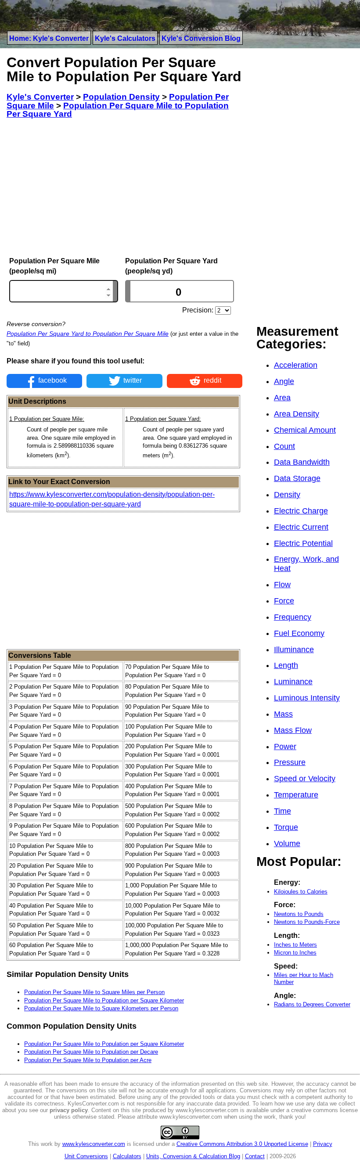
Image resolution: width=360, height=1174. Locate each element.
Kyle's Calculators (125, 38)
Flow (282, 584)
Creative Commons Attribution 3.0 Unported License (242, 1144)
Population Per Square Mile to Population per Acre (87, 1060)
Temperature (296, 794)
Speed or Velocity (304, 778)
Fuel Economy (299, 633)
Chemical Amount (305, 430)
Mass (283, 714)
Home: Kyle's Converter (49, 38)
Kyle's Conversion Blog (201, 38)
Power (285, 746)
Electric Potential (303, 543)
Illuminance (294, 649)
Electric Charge (301, 510)
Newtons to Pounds (299, 914)
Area (282, 397)
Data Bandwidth (302, 462)
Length (286, 665)
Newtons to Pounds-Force (307, 922)
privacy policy (69, 1110)
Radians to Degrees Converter (312, 1004)
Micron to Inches (295, 952)
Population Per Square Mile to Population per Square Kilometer (104, 1000)
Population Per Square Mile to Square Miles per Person (94, 992)
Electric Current (301, 527)
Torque (286, 827)
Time (282, 811)
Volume (287, 843)
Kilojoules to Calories (301, 891)
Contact (255, 1156)
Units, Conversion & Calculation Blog (193, 1156)
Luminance (293, 681)
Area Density (296, 413)
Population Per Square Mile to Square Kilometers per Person (101, 1008)
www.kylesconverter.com (93, 1144)
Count (284, 446)
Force (284, 600)
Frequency (292, 617)
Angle (284, 381)
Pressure (290, 762)
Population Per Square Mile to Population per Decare (91, 1051)
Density (287, 494)
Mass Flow (293, 730)
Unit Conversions (86, 1156)
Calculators (127, 1156)
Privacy (322, 1144)
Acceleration (295, 365)
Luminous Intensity (307, 697)
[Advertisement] (124, 187)
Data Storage (297, 478)
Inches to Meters (295, 944)
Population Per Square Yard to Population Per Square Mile (88, 333)
